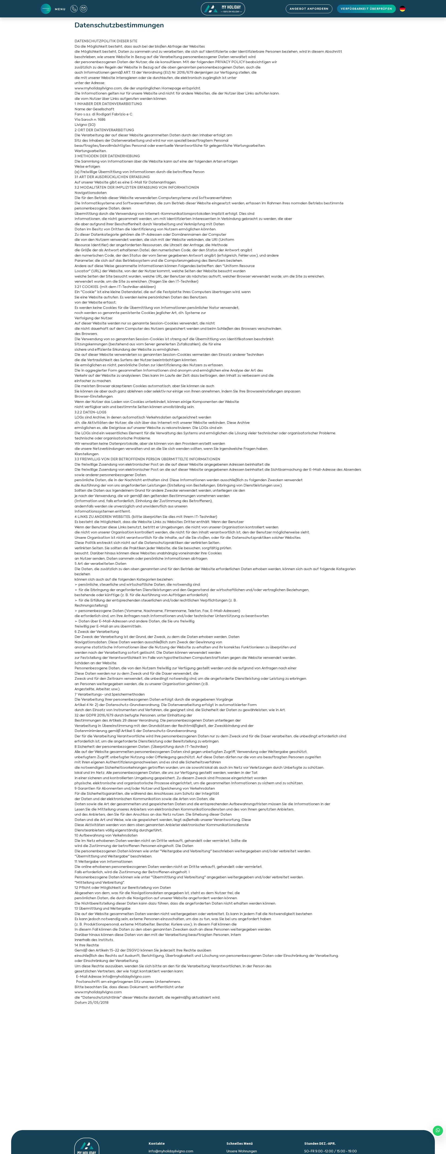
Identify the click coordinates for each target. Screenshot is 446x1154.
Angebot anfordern (309, 9)
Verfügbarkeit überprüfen (366, 9)
